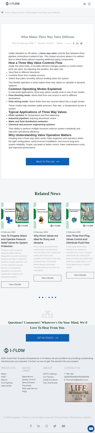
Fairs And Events (50, 383)
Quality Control (29, 379)
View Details (15, 284)
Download (26, 385)
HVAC (3, 377)
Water (3, 374)
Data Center (6, 386)
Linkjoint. (86, 417)
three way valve (48, 53)
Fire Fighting (6, 383)
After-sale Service (29, 388)
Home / (8, 13)
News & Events (28, 382)
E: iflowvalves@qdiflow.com (76, 380)
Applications (27, 376)
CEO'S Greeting (50, 374)
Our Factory (48, 377)
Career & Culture (50, 380)
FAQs (24, 391)
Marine (4, 380)
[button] (39, 297)
